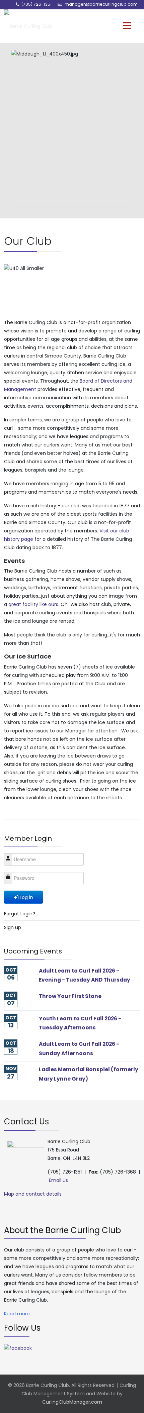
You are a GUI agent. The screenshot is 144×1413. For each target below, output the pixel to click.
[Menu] (114, 26)
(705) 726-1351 (36, 4)
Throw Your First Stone (70, 996)
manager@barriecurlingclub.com (101, 4)
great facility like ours (33, 604)
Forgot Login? (19, 913)
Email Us (58, 1180)
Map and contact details (33, 1194)
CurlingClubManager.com (72, 1402)
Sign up (12, 927)
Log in (26, 897)
